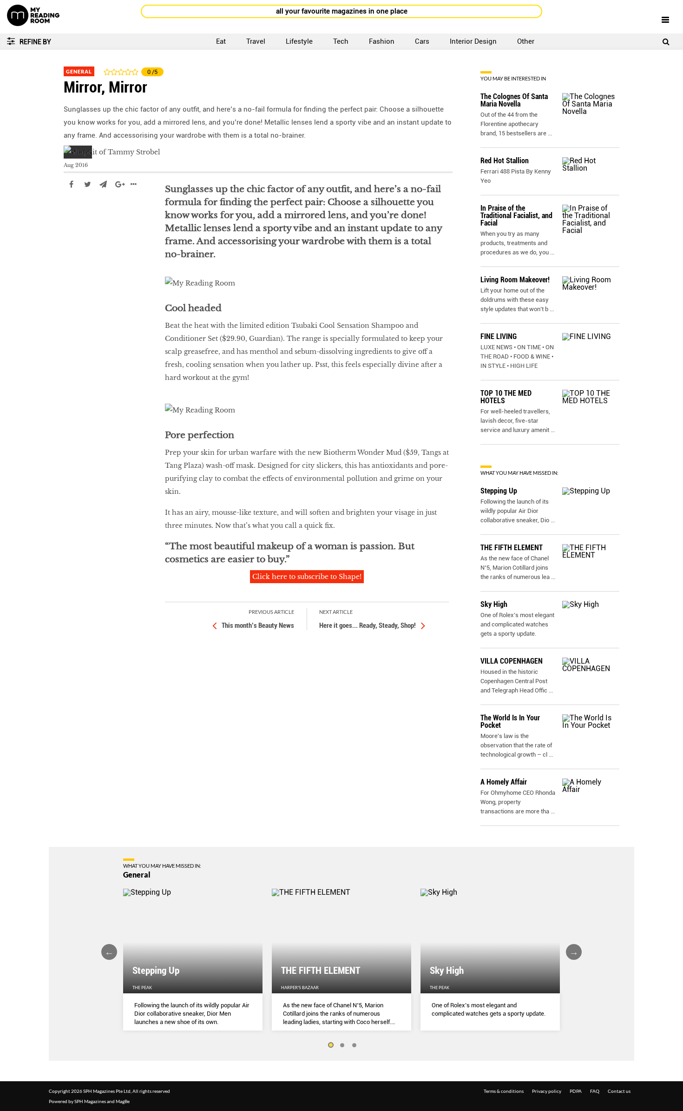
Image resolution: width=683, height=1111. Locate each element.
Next (574, 952)
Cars (422, 41)
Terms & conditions (504, 1091)
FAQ (594, 1091)
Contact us (619, 1091)
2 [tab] (342, 1045)
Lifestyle (299, 41)
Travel (255, 41)
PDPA (576, 1091)
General (79, 71)
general (77, 212)
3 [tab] (354, 1045)
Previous (109, 952)
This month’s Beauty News (258, 625)
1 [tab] (330, 1045)
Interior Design (473, 41)
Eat (221, 41)
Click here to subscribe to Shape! (306, 576)
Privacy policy (546, 1091)
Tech (340, 41)
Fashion (381, 41)
